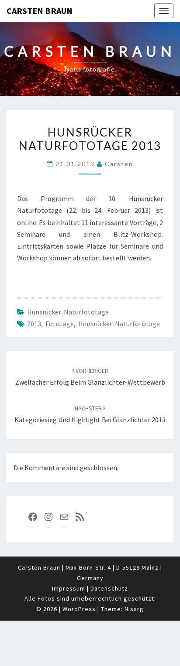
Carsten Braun (40, 10)
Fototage (59, 323)
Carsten (119, 163)
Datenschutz (109, 588)
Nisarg (134, 609)
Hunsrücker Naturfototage (68, 311)
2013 (34, 323)
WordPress (79, 609)
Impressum (68, 588)
